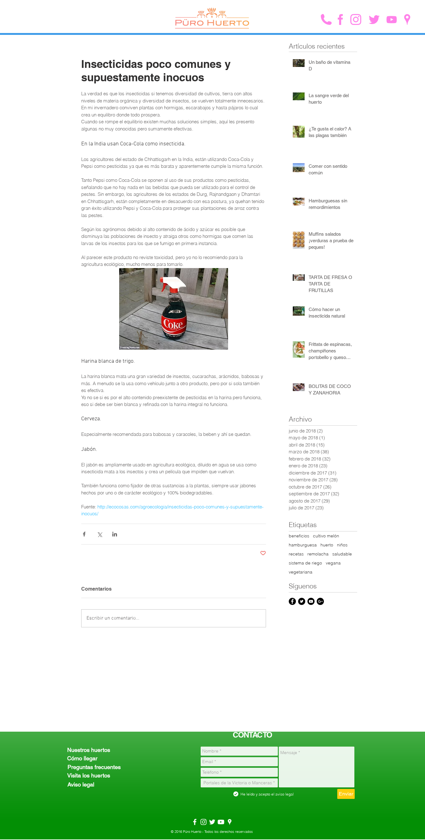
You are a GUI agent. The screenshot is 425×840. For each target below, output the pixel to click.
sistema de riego (305, 563)
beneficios (299, 536)
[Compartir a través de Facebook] (84, 534)
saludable (342, 554)
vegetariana (300, 572)
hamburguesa (303, 545)
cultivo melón (326, 536)
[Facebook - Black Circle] (292, 601)
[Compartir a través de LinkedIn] (115, 534)
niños (342, 545)
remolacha (318, 554)
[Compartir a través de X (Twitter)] (99, 534)
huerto (326, 545)
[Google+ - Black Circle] (320, 601)
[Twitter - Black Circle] (301, 601)
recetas (296, 554)
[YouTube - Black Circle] (311, 601)
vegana (333, 563)
